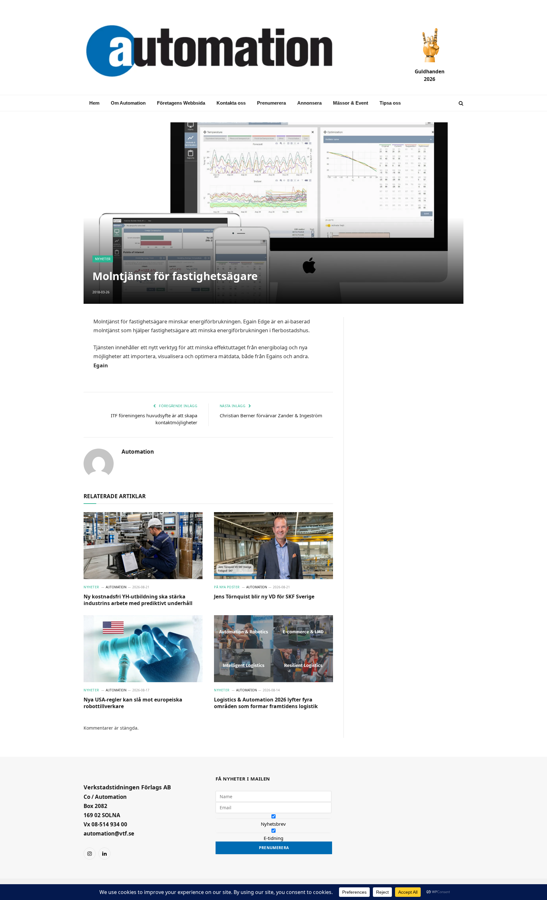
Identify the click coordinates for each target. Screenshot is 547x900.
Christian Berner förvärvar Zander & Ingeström (271, 415)
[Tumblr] (61, 399)
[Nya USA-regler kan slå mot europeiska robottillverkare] (143, 648)
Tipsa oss (390, 103)
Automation (138, 452)
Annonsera (309, 103)
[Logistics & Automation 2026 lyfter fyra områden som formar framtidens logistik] (273, 648)
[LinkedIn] (61, 368)
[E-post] (61, 338)
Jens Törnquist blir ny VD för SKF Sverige (264, 596)
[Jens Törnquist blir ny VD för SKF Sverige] (273, 545)
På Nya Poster (227, 587)
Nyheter (102, 258)
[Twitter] (61, 383)
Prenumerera (271, 103)
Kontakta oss (231, 103)
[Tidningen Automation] (218, 51)
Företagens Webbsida (181, 103)
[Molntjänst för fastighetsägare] (273, 213)
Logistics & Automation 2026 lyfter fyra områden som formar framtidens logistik (266, 703)
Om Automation (128, 103)
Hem (94, 103)
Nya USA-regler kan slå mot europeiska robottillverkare (133, 703)
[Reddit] (61, 414)
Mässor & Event (350, 103)
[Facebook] (61, 353)
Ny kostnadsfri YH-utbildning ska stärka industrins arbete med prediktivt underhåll (138, 600)
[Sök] (460, 103)
